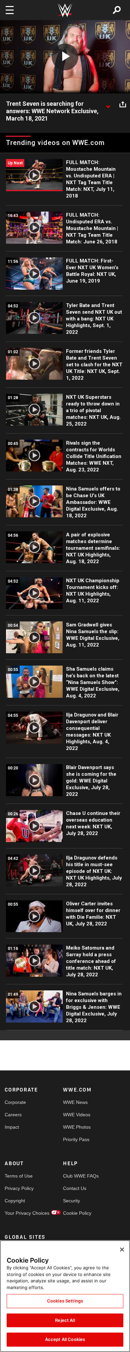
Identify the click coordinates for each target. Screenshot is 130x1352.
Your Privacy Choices (19, 1213)
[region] (65, 1296)
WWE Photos (77, 1127)
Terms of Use (19, 1176)
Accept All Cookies (65, 1339)
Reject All (65, 1320)
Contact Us (74, 1188)
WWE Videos (76, 1114)
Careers (13, 1114)
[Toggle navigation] (10, 10)
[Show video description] (108, 104)
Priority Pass (76, 1139)
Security (71, 1200)
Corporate (15, 1102)
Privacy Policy (19, 1188)
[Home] (65, 10)
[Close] (122, 1249)
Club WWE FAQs (77, 1176)
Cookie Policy (77, 1213)
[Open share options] (122, 104)
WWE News (75, 1102)
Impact (12, 1127)
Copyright (15, 1200)
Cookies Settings (65, 1300)
